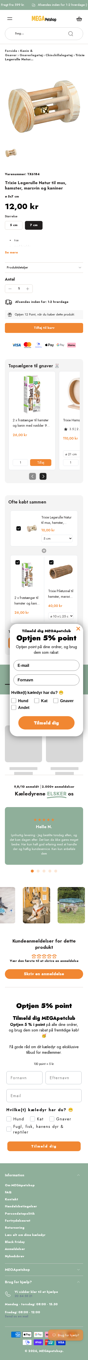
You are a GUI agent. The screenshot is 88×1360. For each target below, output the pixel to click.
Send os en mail (16, 1316)
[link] (32, 394)
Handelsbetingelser (21, 1206)
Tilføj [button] (40, 462)
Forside (11, 51)
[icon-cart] (77, 19)
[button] (44, 328)
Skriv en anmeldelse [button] (44, 974)
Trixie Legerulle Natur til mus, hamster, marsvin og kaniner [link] (56, 520)
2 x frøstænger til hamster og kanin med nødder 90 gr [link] (31, 423)
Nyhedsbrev (14, 1256)
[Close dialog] (78, 628)
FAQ (8, 1192)
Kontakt (11, 1199)
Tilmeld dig (44, 1146)
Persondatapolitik (20, 1214)
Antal (10, 279)
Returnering (14, 1228)
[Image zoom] (44, 106)
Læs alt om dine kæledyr (25, 1235)
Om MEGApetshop (20, 1185)
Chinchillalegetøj (59, 55)
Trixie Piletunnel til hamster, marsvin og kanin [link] (60, 594)
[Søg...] (70, 33)
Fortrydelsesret (17, 1221)
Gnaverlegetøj (31, 55)
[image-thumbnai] (11, 153)
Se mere (11, 253)
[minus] (10, 289)
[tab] (32, 871)
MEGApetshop (51, 1351)
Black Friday (15, 1242)
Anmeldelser (15, 1249)
